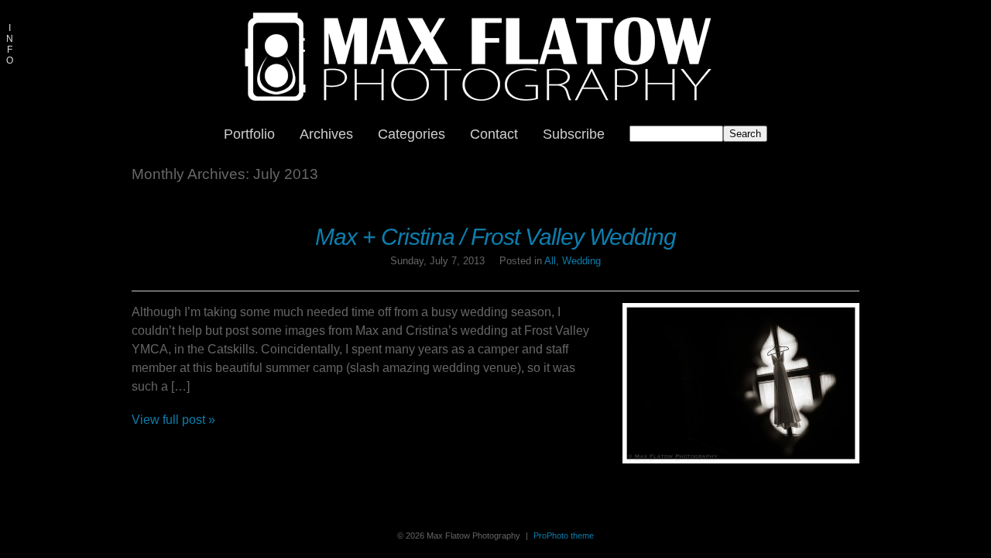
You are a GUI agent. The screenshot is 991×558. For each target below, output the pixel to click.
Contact (494, 134)
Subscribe (574, 134)
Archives (326, 134)
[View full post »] (740, 383)
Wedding (581, 261)
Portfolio (249, 134)
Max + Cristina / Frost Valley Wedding (495, 237)
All (550, 261)
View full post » (173, 419)
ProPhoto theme (563, 535)
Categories (411, 134)
